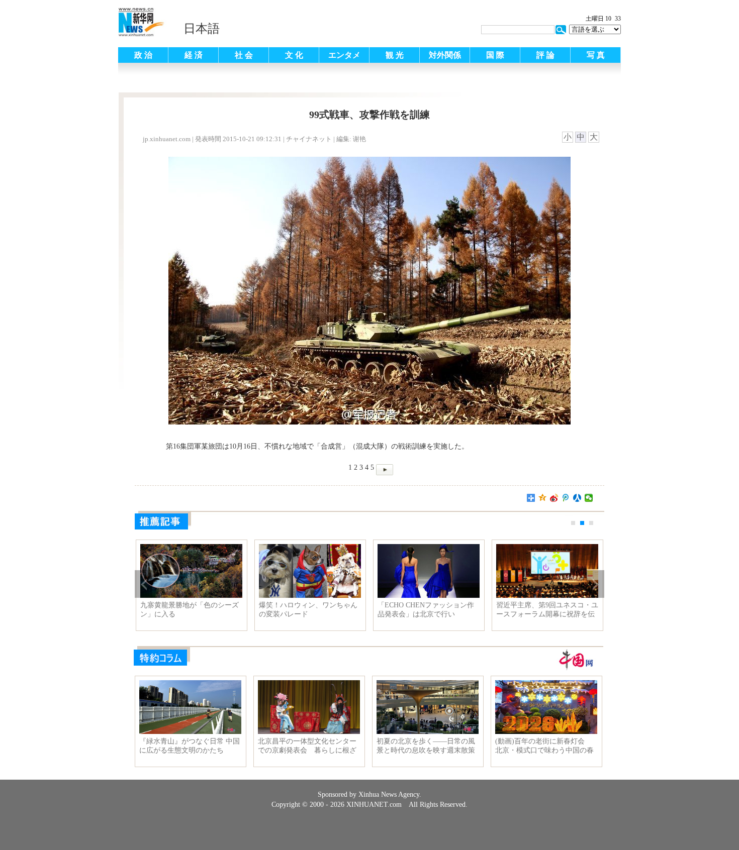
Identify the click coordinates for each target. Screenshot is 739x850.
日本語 (201, 28)
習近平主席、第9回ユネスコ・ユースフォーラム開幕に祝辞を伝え (547, 609)
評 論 (545, 55)
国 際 (495, 55)
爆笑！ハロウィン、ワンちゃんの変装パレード (308, 609)
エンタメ (344, 55)
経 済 (193, 55)
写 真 (596, 55)
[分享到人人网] (577, 498)
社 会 (244, 55)
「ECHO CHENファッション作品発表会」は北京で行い (426, 609)
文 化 (294, 55)
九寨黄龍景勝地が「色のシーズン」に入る (189, 609)
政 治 (143, 55)
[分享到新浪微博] (554, 498)
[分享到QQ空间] (542, 498)
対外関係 (445, 55)
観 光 (395, 55)
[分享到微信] (589, 498)
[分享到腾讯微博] (566, 498)
